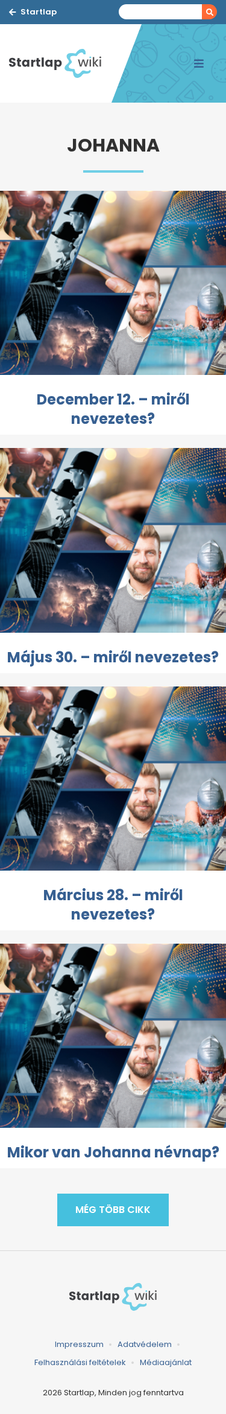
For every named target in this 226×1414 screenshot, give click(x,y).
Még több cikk (113, 1210)
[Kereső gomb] (209, 11)
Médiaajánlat (166, 1362)
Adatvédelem (145, 1344)
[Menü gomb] (199, 63)
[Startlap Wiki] (60, 63)
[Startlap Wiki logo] (113, 1296)
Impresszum (79, 1344)
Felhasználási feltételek (80, 1362)
